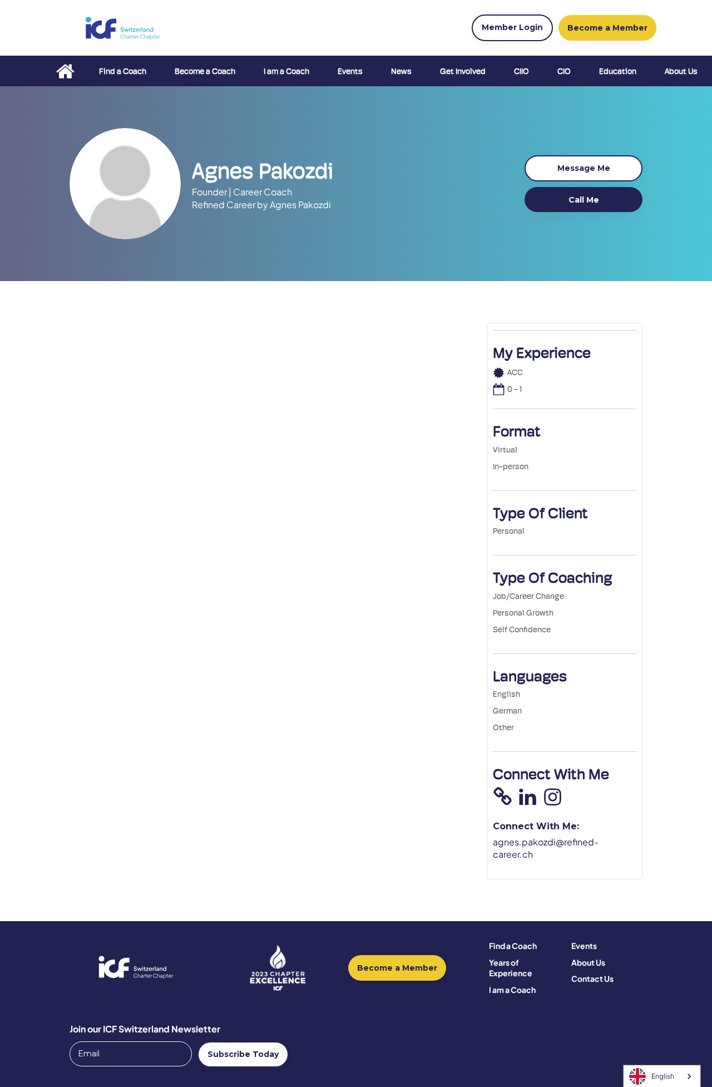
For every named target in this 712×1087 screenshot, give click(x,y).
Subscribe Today (243, 1054)
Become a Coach (205, 71)
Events (350, 71)
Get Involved (463, 71)
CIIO (521, 71)
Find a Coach (122, 71)
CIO (564, 71)
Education (617, 71)
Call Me (583, 200)
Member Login (512, 27)
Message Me (583, 168)
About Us (681, 71)
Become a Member (397, 968)
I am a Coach (286, 71)
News (401, 71)
